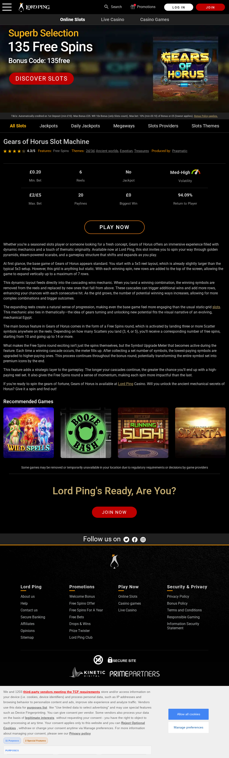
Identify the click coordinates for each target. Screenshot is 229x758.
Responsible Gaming (183, 617)
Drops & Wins (80, 624)
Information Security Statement (183, 626)
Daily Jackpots (85, 125)
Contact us (29, 610)
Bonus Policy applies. (206, 116)
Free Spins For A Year (86, 610)
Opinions (28, 631)
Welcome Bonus (82, 596)
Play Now (114, 227)
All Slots (18, 125)
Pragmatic (179, 151)
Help (24, 603)
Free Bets (76, 617)
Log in (178, 7)
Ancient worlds (107, 151)
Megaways (124, 125)
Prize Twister (79, 631)
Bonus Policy (177, 603)
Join (210, 7)
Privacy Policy (178, 596)
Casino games (129, 603)
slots (216, 307)
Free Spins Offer (82, 603)
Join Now (114, 512)
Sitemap (27, 637)
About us (28, 596)
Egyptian (126, 151)
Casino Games (154, 19)
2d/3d (90, 151)
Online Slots (72, 19)
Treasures (141, 151)
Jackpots (49, 125)
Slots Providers (163, 125)
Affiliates (27, 624)
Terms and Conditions (184, 610)
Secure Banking (33, 617)
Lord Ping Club (81, 637)
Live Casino (112, 19)
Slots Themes (205, 125)
